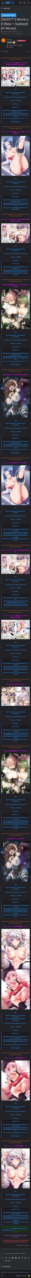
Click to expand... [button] (15, 121)
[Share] (27, 51)
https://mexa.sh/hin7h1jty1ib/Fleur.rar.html (15, 605)
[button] (3, 2)
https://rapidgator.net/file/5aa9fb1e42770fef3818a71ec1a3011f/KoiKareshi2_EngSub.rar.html (15, 204)
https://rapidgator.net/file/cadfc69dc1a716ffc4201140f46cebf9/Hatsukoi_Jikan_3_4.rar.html (15, 1041)
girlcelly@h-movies (6, 33)
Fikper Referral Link (7, 1230)
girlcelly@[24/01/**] (18, 33)
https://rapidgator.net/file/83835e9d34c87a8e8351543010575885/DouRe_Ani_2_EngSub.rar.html (15, 115)
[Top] (27, 1275)
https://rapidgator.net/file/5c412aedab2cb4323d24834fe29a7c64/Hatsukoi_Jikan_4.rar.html (15, 1129)
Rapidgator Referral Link (19, 1228)
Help (24, 1275)
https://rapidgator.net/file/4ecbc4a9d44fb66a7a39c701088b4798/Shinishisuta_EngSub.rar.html (15, 446)
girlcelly (20, 31)
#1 (29, 51)
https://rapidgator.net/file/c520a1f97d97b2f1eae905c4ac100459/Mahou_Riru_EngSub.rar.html (15, 358)
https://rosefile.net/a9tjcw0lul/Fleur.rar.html (15, 604)
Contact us (19, 1275)
